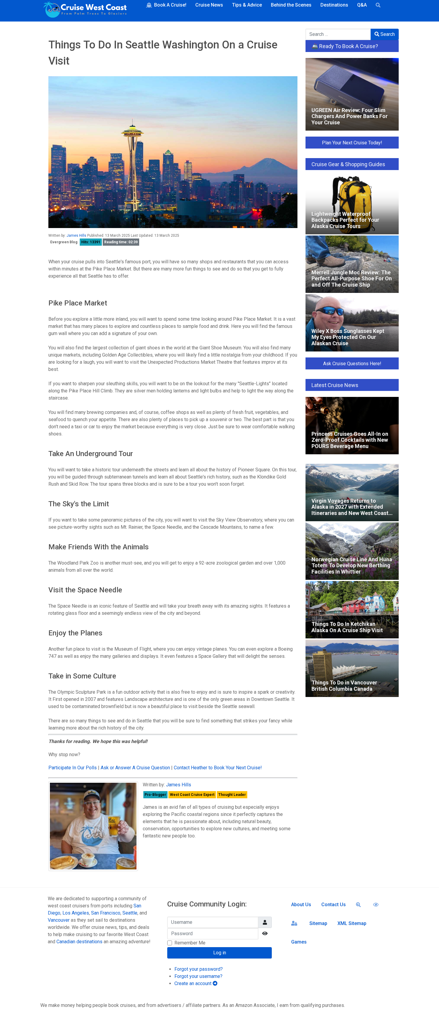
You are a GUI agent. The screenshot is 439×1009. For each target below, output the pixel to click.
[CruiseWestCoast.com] (85, 11)
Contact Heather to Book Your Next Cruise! (218, 767)
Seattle (129, 913)
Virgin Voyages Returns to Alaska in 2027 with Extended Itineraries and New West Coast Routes (351, 470)
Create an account (193, 983)
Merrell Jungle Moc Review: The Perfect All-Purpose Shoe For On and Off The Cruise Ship (348, 241)
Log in (219, 953)
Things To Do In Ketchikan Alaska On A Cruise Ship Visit (348, 587)
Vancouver (59, 920)
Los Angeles (75, 913)
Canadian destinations (79, 941)
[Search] (359, 904)
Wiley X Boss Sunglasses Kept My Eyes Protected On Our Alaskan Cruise (351, 300)
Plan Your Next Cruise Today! (352, 143)
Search (387, 34)
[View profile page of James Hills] (93, 826)
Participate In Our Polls (72, 767)
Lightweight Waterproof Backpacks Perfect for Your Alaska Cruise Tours (349, 182)
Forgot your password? (198, 969)
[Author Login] (295, 923)
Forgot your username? (198, 976)
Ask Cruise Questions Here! (352, 363)
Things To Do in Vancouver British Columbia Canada (346, 645)
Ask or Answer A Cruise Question (135, 767)
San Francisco (105, 913)
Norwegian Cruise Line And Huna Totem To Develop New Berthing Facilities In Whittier (346, 528)
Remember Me (189, 943)
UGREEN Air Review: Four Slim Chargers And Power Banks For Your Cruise (347, 64)
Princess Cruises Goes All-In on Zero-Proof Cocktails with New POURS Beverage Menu (346, 403)
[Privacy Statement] (377, 904)
